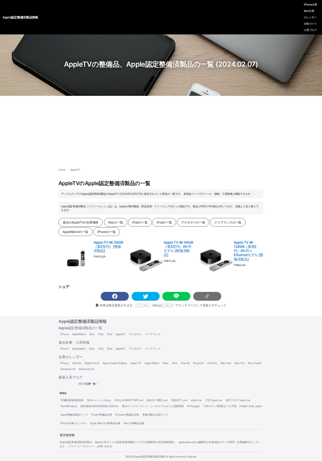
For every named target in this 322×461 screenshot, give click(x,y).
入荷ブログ (310, 30)
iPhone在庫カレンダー (73, 423)
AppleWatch (79, 334)
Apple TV (135, 363)
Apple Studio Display (115, 363)
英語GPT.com (179, 400)
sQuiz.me (196, 400)
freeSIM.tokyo (68, 406)
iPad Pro (212, 363)
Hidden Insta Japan (250, 406)
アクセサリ (135, 334)
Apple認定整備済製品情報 (82, 321)
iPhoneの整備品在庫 (127, 414)
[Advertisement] (161, 132)
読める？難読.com (157, 400)
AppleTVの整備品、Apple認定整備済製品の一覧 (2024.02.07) (161, 64)
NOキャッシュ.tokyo (99, 400)
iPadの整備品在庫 (101, 414)
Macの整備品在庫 (134, 423)
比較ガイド (310, 23)
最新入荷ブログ (70, 377)
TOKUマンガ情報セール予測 (219, 406)
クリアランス (153, 334)
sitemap (191, 456)
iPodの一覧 (164, 222)
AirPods (76, 363)
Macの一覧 (115, 222)
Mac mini (226, 363)
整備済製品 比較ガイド (155, 414)
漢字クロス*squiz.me (238, 400)
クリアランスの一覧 (227, 222)
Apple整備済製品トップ (74, 414)
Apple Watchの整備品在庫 (105, 423)
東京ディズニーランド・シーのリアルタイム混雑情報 (153, 406)
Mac (92, 334)
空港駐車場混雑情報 (72, 400)
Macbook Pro (87, 369)
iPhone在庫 (310, 4)
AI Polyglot (193, 406)
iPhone (64, 334)
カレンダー (310, 17)
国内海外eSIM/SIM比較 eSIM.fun (99, 406)
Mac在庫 (309, 11)
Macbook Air (67, 369)
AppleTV (121, 334)
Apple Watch (152, 363)
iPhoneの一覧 (106, 232)
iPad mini (198, 363)
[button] (115, 296)
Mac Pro (239, 363)
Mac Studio (254, 363)
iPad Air (185, 363)
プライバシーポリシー (81, 446)
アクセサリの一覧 (193, 222)
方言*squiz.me (213, 400)
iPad (100, 334)
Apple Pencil (92, 363)
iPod (109, 334)
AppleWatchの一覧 (75, 232)
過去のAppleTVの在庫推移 (80, 222)
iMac (166, 363)
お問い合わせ (104, 446)
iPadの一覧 (139, 222)
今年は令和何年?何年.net (129, 400)
